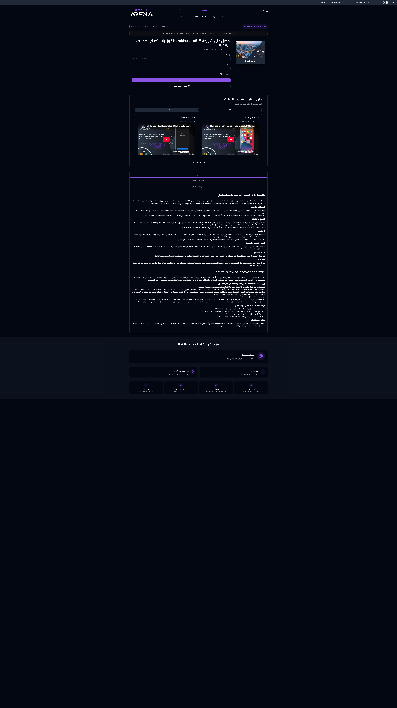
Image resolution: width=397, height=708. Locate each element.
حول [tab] (198, 174)
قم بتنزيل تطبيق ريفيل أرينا (330, 2)
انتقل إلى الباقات (200, 162)
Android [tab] (167, 110)
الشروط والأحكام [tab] (198, 187)
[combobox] (362, 2)
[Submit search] (180, 10)
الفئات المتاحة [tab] (198, 181)
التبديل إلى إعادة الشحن (180, 86)
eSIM (196, 17)
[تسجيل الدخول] (263, 10)
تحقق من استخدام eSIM (138, 26)
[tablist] (198, 110)
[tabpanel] (198, 136)
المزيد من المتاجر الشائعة (180, 17)
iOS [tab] (230, 110)
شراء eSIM (180, 80)
